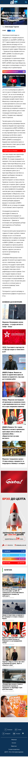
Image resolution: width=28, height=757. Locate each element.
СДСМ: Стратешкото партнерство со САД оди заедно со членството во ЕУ (13, 349)
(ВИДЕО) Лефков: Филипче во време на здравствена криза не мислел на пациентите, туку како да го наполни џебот (13, 375)
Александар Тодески (12, 27)
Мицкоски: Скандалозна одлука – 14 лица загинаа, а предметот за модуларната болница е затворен (13, 461)
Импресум (14, 739)
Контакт (14, 742)
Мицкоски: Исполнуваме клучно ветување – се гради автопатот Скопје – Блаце (12, 324)
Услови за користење (14, 749)
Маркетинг (14, 746)
